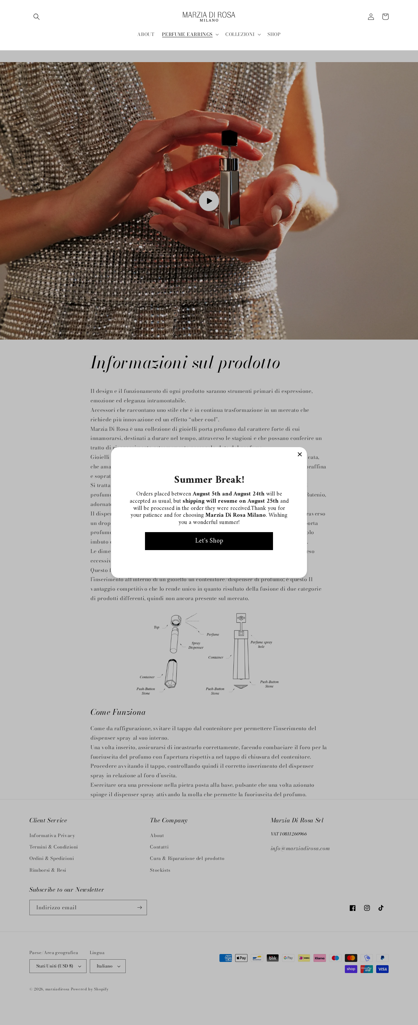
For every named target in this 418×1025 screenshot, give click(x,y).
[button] (36, 16)
